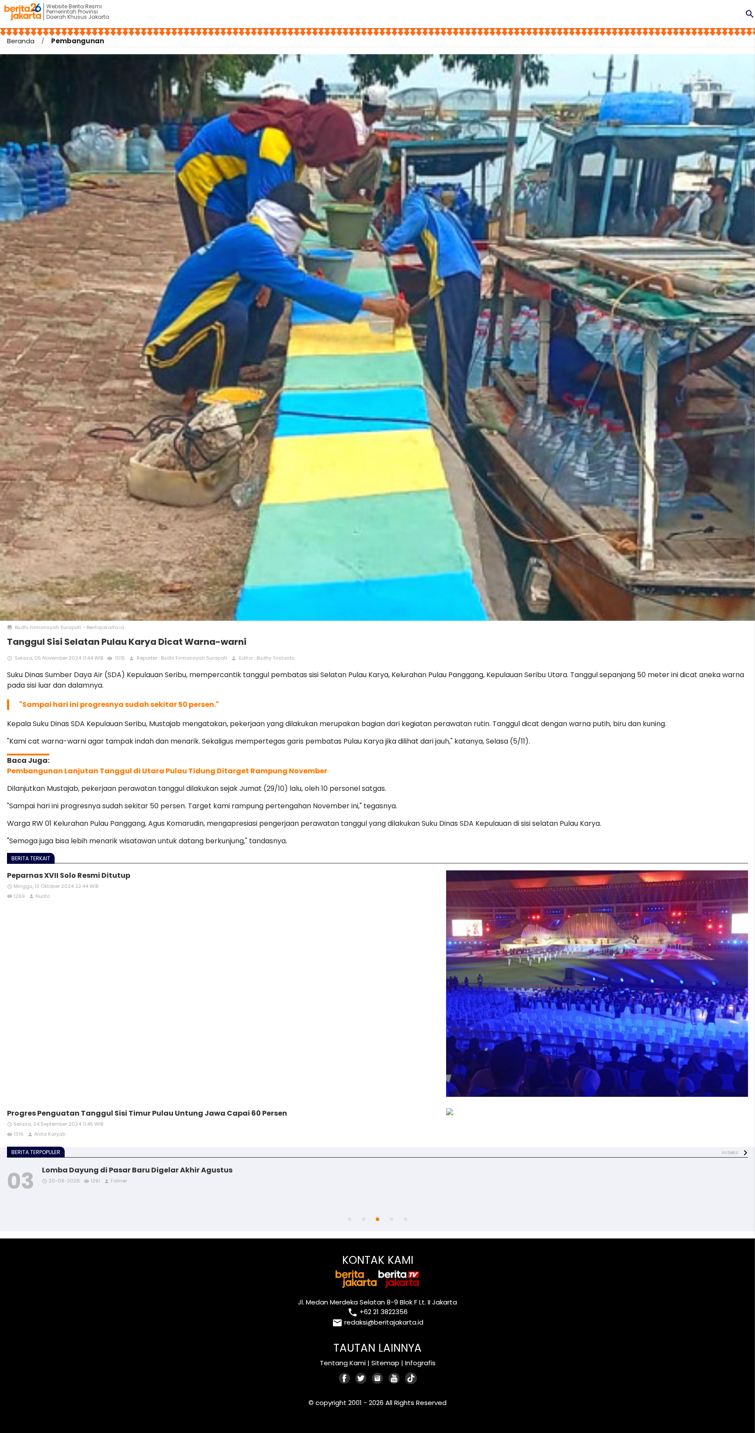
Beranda (21, 40)
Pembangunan (77, 40)
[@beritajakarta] (361, 1378)
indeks (730, 1152)
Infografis (420, 1362)
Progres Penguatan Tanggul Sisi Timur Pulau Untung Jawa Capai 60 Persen (147, 1113)
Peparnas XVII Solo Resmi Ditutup (68, 875)
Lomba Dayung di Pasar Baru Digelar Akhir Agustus (137, 1170)
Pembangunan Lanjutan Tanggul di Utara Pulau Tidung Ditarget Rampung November (167, 771)
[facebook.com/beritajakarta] (345, 1378)
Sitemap (385, 1362)
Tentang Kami (343, 1362)
